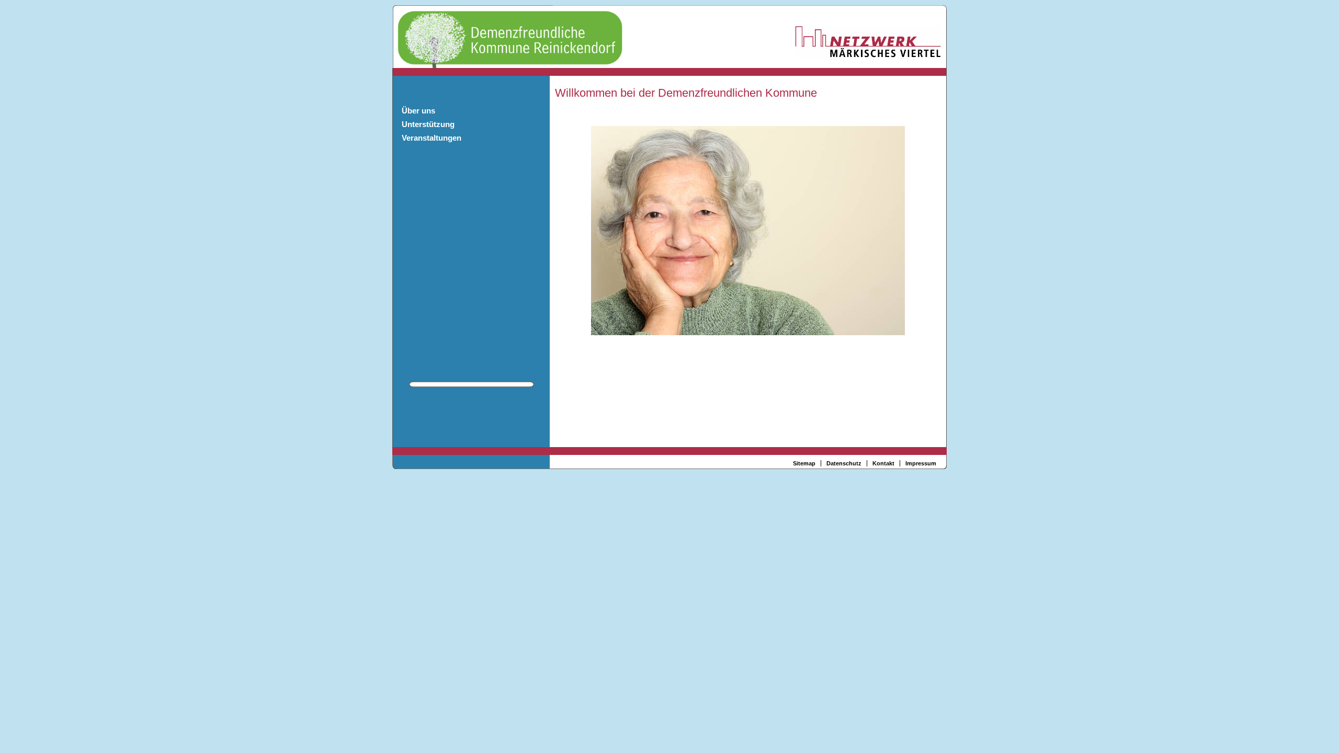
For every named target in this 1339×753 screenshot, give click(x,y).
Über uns (418, 110)
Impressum (920, 463)
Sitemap (804, 463)
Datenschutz (843, 463)
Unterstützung (428, 124)
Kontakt (883, 463)
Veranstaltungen (431, 137)
